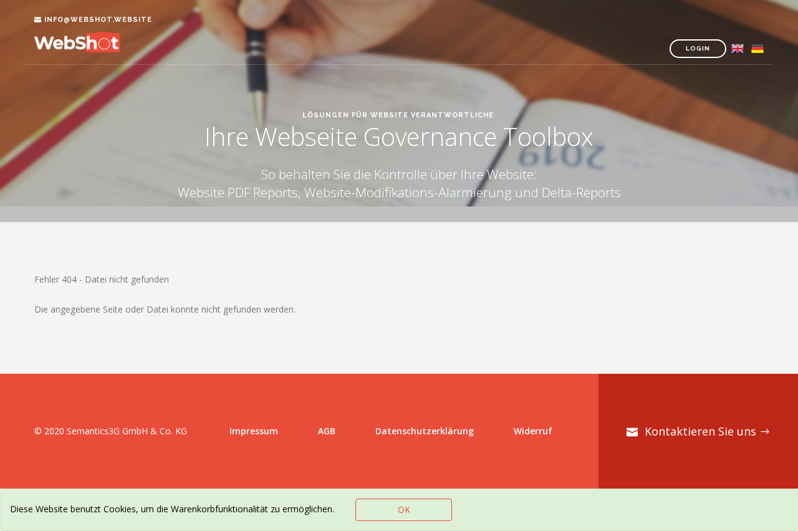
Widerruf (533, 431)
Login (698, 48)
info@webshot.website (98, 20)
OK (404, 509)
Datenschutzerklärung (424, 431)
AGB (326, 431)
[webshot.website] (87, 49)
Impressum (253, 431)
